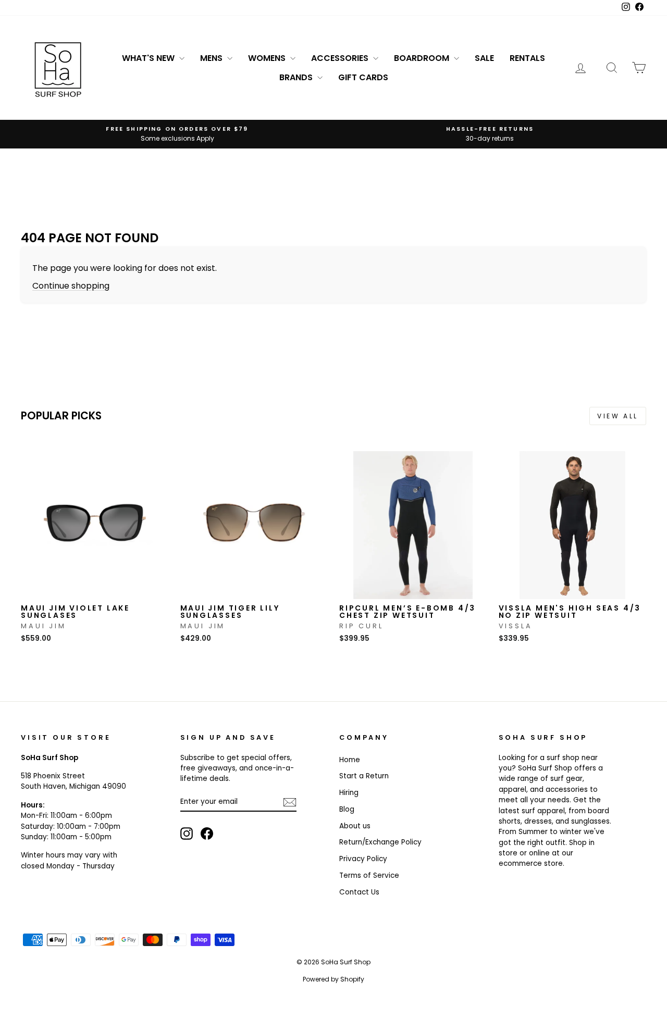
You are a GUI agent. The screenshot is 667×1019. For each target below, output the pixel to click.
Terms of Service (369, 875)
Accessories (340, 58)
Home (349, 760)
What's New (149, 58)
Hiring (349, 793)
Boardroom (422, 58)
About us (354, 826)
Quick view (95, 588)
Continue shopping (70, 286)
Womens (268, 58)
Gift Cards (363, 77)
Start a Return (364, 776)
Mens (212, 58)
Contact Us (359, 892)
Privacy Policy (363, 859)
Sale (484, 58)
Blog (346, 809)
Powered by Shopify (333, 979)
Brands (297, 77)
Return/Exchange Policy (380, 842)
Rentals (527, 58)
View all (617, 416)
